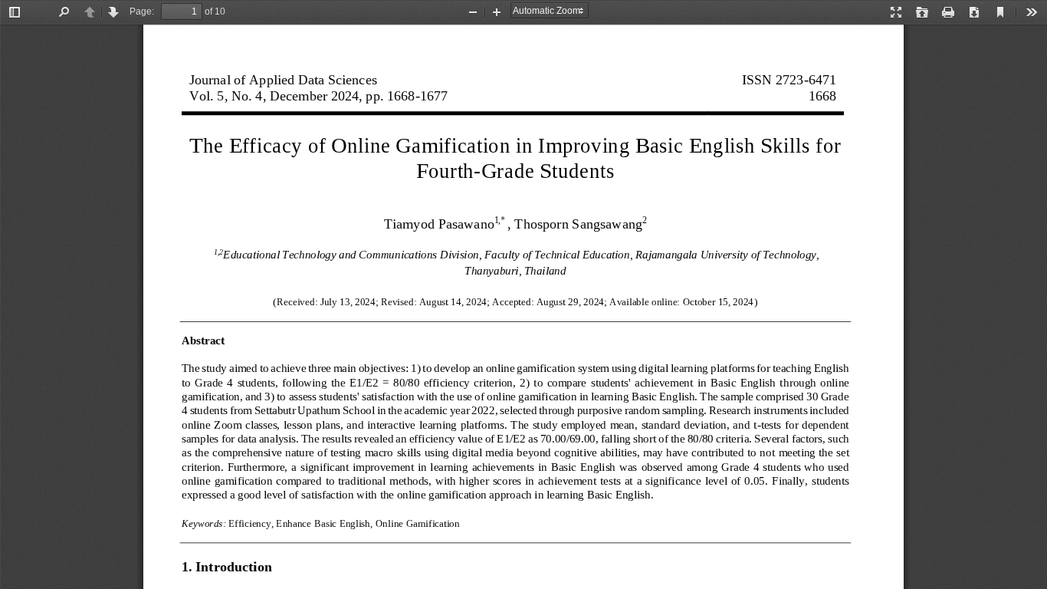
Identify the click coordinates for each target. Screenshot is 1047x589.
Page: (142, 11)
